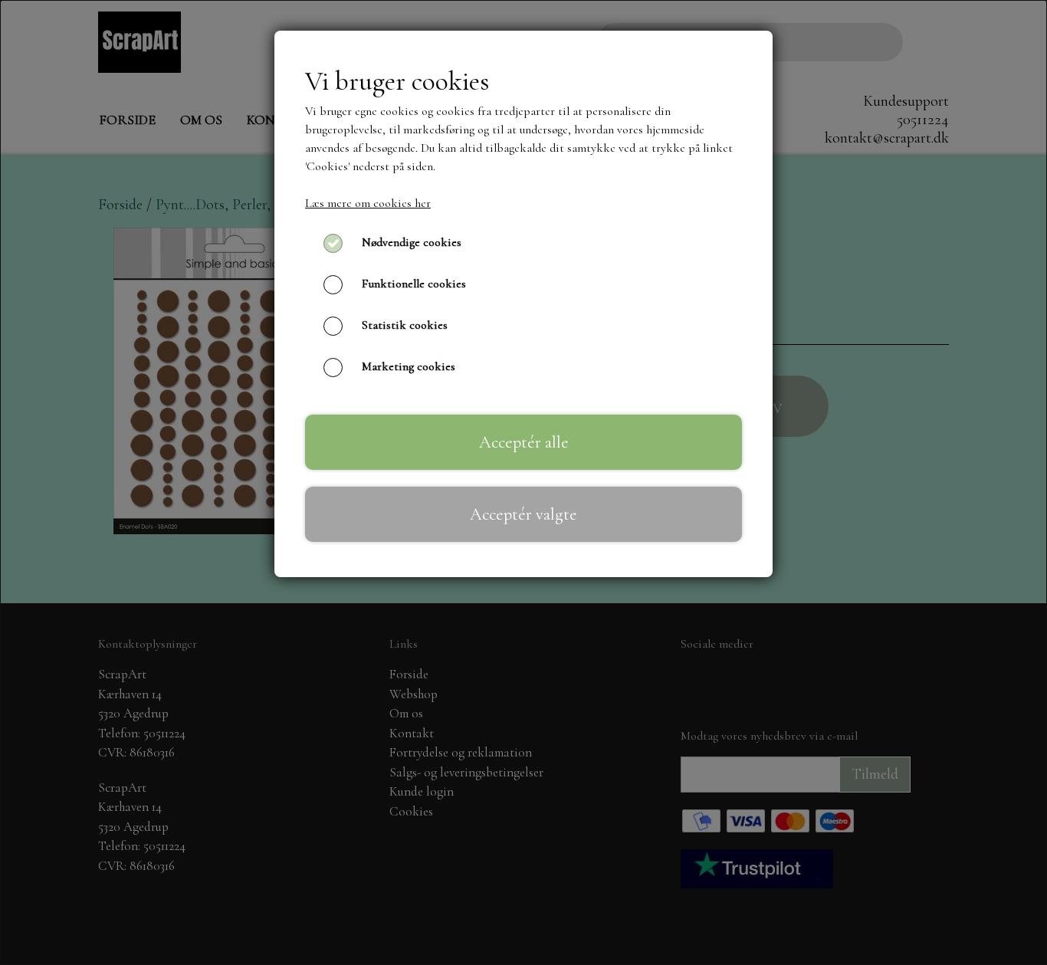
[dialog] (523, 482)
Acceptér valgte (523, 514)
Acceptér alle (524, 442)
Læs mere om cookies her (368, 203)
